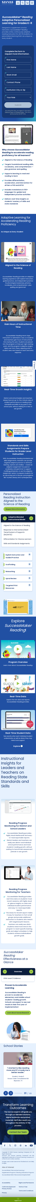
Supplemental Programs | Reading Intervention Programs (18, 1172)
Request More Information (15, 509)
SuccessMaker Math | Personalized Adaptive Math (16, 1175)
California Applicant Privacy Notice (9, 1188)
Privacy (4, 1193)
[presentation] (6, 1093)
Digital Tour (18, 1200)
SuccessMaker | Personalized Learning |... (13, 1170)
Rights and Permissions (26, 1183)
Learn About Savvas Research (18, 1013)
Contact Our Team (18, 1132)
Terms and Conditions (26, 1191)
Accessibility (6, 1183)
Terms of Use (23, 1187)
